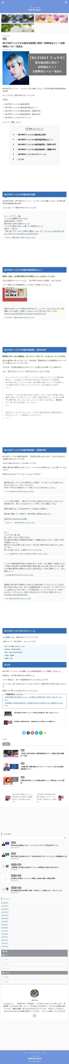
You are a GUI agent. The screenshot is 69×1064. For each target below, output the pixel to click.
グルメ (7, 955)
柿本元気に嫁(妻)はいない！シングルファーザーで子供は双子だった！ (35, 845)
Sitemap (30, 1052)
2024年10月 (5, 915)
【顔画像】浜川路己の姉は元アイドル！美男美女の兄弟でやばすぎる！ (35, 867)
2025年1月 (4, 906)
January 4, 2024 (30, 237)
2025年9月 (4, 903)
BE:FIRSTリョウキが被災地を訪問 (31, 135)
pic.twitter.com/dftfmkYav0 (27, 234)
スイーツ (7, 968)
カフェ (6, 964)
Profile (24, 1052)
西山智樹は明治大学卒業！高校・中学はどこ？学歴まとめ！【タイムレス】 (36, 890)
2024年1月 (4, 943)
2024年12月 (5, 909)
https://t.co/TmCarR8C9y (14, 314)
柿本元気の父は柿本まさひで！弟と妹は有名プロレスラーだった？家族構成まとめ (39, 856)
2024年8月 (4, 921)
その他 (7, 973)
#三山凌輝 (23, 519)
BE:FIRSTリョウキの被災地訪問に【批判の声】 (36, 144)
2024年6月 (4, 927)
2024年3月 (4, 937)
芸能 (5, 739)
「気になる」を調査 (34, 1056)
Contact (44, 1052)
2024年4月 (4, 934)
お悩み (6, 977)
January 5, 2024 (29, 317)
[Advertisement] (34, 178)
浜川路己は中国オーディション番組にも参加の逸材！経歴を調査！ (33, 878)
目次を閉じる (38, 129)
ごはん (6, 959)
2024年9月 (4, 918)
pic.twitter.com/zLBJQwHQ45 (16, 595)
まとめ (20, 159)
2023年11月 (4, 946)
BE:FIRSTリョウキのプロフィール (31, 154)
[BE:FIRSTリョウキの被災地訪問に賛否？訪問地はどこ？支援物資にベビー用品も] (36, 733)
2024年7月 (4, 924)
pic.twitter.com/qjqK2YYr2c (35, 314)
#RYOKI (16, 519)
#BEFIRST (57, 231)
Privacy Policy (37, 1052)
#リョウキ (48, 231)
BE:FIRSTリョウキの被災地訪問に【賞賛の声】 (36, 149)
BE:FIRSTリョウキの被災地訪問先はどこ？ (34, 140)
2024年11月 (4, 912)
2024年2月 (4, 940)
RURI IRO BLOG (34, 10)
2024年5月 (4, 931)
